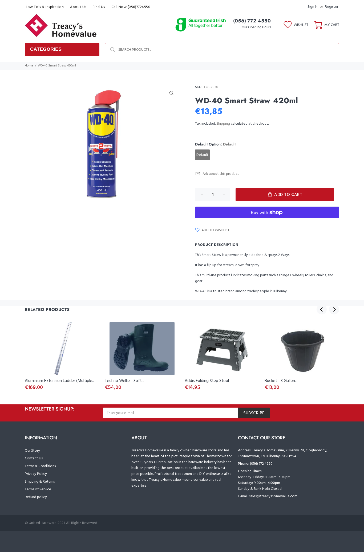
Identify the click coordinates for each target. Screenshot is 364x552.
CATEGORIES (46, 49)
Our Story (32, 451)
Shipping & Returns (40, 482)
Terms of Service (38, 489)
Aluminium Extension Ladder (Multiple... (60, 380)
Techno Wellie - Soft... (124, 380)
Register (331, 7)
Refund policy (36, 497)
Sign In (313, 7)
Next (334, 309)
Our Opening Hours (256, 27)
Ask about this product (221, 174)
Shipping (223, 124)
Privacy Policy (36, 474)
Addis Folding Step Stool (207, 380)
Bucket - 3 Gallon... (281, 380)
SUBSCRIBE (254, 413)
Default (202, 155)
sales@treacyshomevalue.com (273, 496)
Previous (322, 309)
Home (29, 65)
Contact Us (34, 458)
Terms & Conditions (40, 466)
